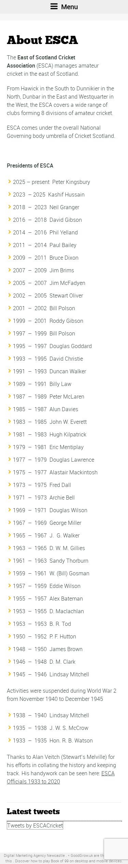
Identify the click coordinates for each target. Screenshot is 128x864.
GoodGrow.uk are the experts (95, 855)
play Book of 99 (56, 860)
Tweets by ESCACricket (35, 825)
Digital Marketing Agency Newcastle (34, 855)
